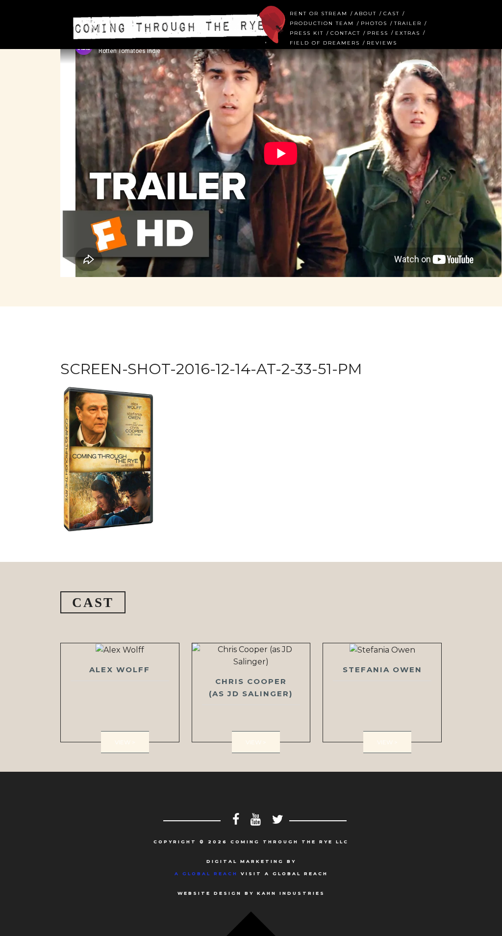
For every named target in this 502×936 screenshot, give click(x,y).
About (365, 12)
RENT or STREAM (319, 12)
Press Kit (307, 32)
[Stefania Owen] (382, 692)
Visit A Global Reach (251, 873)
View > (125, 742)
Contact (345, 32)
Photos (374, 22)
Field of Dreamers (325, 42)
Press (377, 32)
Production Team (322, 22)
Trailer (408, 22)
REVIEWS (382, 42)
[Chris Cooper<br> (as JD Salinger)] (251, 692)
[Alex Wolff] (120, 692)
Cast (391, 12)
